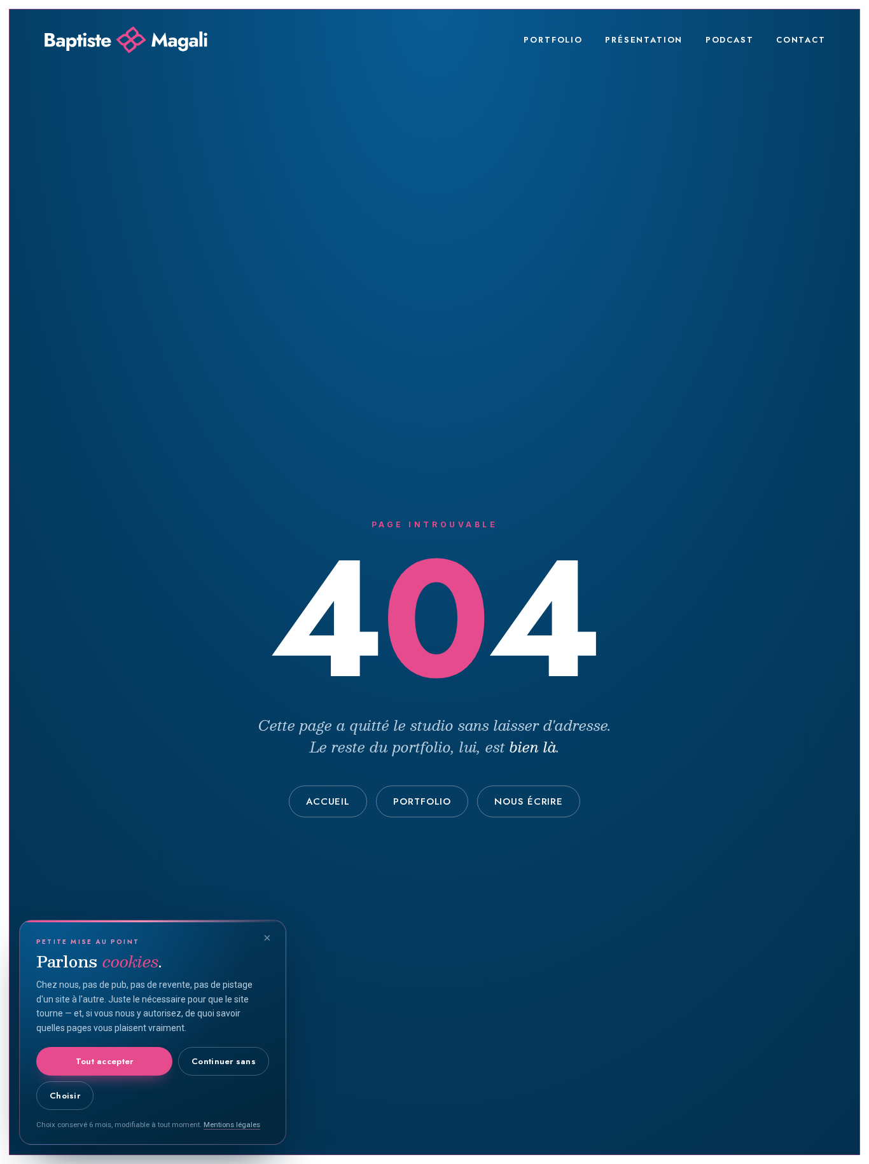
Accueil (328, 801)
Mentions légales (232, 1124)
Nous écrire (528, 801)
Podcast (730, 40)
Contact (801, 40)
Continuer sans (223, 1061)
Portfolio (553, 40)
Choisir (65, 1096)
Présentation (644, 40)
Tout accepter (105, 1061)
